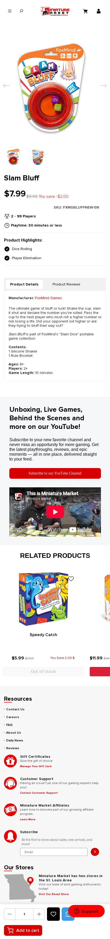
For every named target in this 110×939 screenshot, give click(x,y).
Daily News (14, 740)
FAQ (9, 725)
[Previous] (5, 88)
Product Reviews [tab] (66, 284)
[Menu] (9, 11)
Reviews (12, 748)
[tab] (24, 284)
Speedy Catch (43, 634)
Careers (12, 717)
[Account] (99, 11)
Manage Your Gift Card (36, 766)
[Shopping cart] (86, 11)
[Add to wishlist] (53, 914)
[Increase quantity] (39, 914)
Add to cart (27, 930)
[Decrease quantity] (9, 914)
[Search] (21, 11)
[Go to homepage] (55, 11)
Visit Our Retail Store (54, 894)
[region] (55, 100)
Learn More (28, 819)
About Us (13, 733)
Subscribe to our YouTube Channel (55, 473)
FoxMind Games (48, 298)
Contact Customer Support (39, 793)
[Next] (102, 88)
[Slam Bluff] (55, 88)
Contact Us (15, 709)
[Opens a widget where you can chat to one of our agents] (86, 911)
